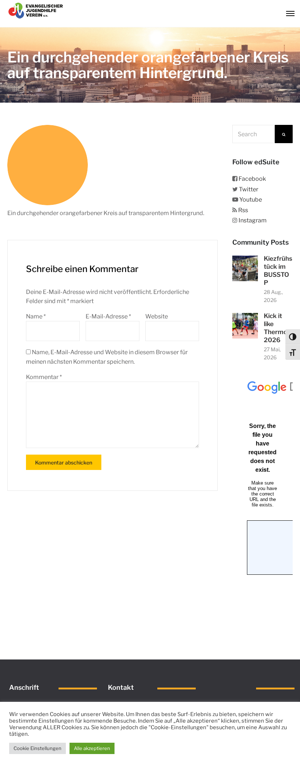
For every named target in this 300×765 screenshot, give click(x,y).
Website (156, 316)
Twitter (248, 189)
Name (36, 316)
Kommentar (44, 377)
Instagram (253, 220)
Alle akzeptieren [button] (92, 748)
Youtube (250, 199)
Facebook (252, 178)
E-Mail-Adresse (108, 316)
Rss (243, 210)
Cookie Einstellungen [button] (37, 748)
